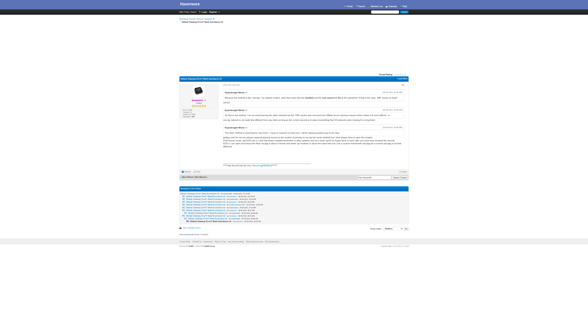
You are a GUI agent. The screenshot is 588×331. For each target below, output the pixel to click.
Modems (208, 19)
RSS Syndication (272, 242)
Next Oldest (187, 177)
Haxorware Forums (187, 19)
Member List (377, 6)
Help (405, 6)
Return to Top (220, 242)
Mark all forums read (254, 242)
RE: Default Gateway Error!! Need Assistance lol (203, 196)
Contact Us (197, 242)
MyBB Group (209, 246)
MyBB (191, 246)
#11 (402, 85)
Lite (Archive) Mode (236, 242)
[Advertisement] (294, 46)
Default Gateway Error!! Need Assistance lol (199, 193)
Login (204, 12)
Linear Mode (402, 79)
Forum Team (185, 242)
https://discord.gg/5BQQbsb (259, 165)
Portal (350, 6)
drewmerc (233, 196)
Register (213, 12)
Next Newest (200, 177)
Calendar (392, 6)
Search (361, 6)
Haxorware (208, 242)
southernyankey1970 (237, 205)
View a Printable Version (192, 228)
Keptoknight (227, 194)
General (200, 19)
